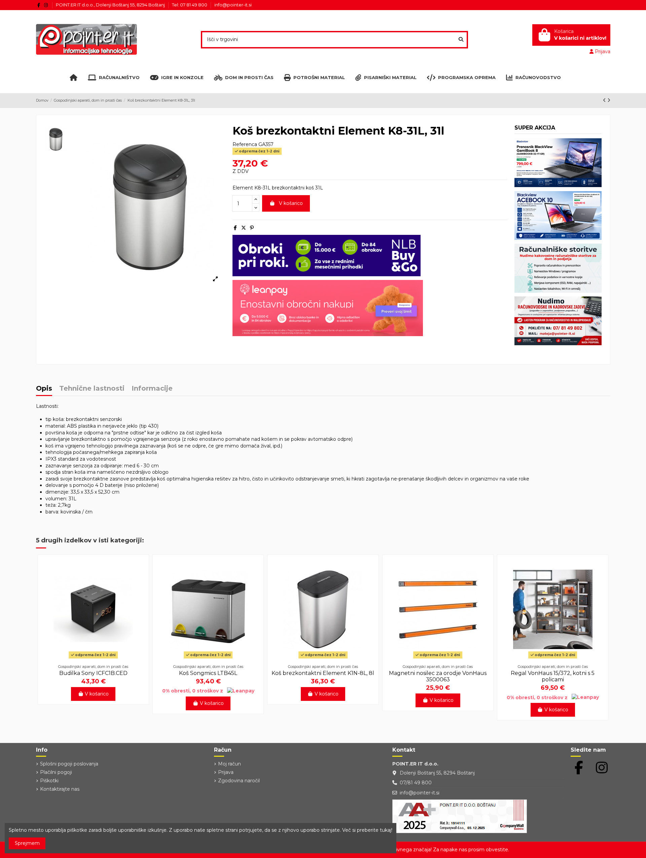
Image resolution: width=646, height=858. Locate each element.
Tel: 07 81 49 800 (190, 4)
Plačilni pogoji (56, 772)
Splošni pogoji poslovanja (69, 764)
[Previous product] (605, 100)
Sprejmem (27, 843)
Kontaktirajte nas (59, 789)
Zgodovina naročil (239, 781)
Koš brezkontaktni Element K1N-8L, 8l (323, 673)
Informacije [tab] (152, 388)
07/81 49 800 (416, 783)
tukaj (385, 830)
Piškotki (49, 781)
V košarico (291, 203)
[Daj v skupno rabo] (235, 228)
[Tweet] (243, 228)
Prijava (226, 772)
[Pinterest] (252, 228)
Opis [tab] (44, 388)
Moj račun (229, 764)
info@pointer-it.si (233, 4)
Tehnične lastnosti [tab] (91, 388)
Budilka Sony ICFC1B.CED (93, 673)
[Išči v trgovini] (461, 39)
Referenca (244, 144)
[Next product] (608, 100)
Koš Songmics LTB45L (208, 673)
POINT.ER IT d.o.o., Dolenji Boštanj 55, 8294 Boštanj (111, 4)
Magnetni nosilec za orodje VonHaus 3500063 (438, 676)
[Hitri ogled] (93, 658)
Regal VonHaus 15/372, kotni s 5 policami (553, 676)
